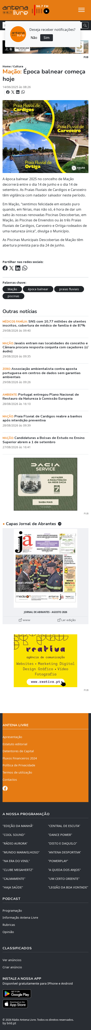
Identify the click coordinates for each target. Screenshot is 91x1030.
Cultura (18, 66)
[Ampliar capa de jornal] (45, 568)
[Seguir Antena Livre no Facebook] (5, 789)
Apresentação (12, 737)
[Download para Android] (43, 993)
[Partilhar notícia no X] (13, 92)
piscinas (13, 296)
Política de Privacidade (19, 765)
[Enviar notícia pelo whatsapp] (22, 92)
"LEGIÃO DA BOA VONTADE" (68, 887)
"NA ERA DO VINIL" (16, 861)
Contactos (10, 780)
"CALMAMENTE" (14, 879)
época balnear (38, 289)
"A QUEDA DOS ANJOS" (64, 870)
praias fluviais (69, 289)
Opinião (8, 932)
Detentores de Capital (18, 751)
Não (34, 37)
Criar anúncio (12, 967)
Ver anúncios (12, 960)
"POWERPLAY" (58, 861)
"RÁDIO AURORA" (15, 843)
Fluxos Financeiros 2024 (20, 758)
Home (7, 66)
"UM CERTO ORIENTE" (64, 879)
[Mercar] (45, 483)
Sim (47, 37)
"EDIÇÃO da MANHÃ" (18, 826)
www (26, 620)
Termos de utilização (17, 772)
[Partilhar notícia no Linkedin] (18, 92)
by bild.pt (9, 1023)
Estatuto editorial (15, 744)
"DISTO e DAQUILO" (62, 843)
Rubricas (9, 925)
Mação (12, 289)
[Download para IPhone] (45, 1004)
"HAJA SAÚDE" (13, 887)
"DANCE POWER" (60, 835)
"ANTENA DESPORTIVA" (64, 852)
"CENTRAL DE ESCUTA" (64, 826)
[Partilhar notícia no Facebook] (8, 92)
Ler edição (68, 620)
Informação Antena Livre (20, 918)
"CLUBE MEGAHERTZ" (18, 870)
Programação (12, 911)
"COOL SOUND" (14, 835)
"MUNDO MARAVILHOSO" (21, 852)
